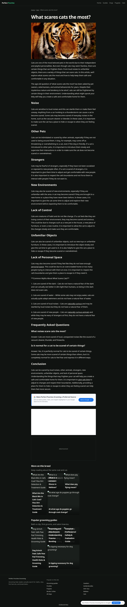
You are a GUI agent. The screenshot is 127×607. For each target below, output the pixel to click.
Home (99, 3)
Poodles (49, 586)
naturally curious (75, 303)
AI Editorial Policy (63, 604)
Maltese (85, 591)
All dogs (49, 594)
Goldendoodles (88, 586)
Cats (123, 3)
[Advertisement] (63, 422)
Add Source (116, 603)
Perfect (8, 3)
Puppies (117, 3)
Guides (105, 3)
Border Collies (51, 591)
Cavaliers (86, 583)
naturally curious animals (78, 312)
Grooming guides (52, 583)
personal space (37, 266)
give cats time (84, 379)
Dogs (111, 3)
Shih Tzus (86, 589)
